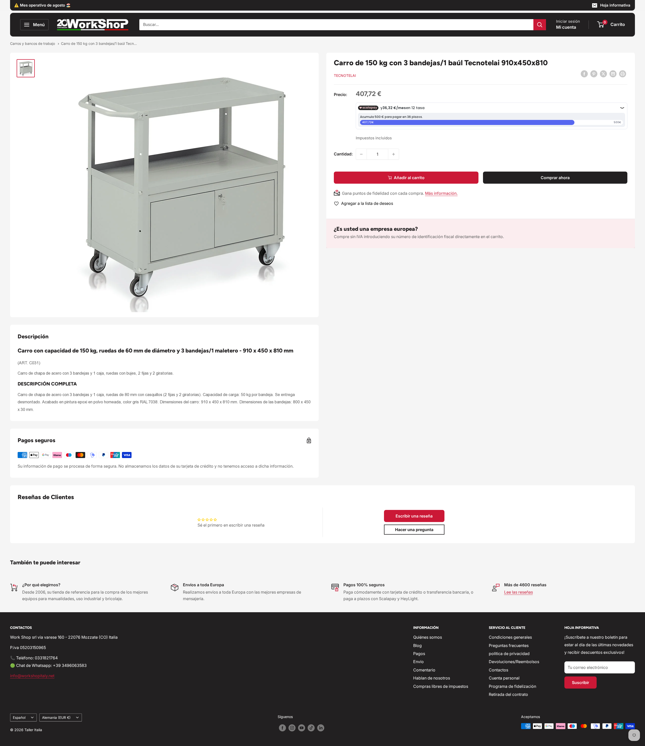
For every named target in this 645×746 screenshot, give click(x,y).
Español (19, 718)
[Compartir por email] (613, 74)
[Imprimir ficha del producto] (622, 74)
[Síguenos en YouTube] (301, 727)
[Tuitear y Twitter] (603, 74)
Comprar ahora (555, 177)
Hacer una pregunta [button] (414, 529)
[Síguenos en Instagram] (292, 727)
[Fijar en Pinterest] (593, 74)
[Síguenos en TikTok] (311, 727)
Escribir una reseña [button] (414, 515)
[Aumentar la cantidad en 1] (393, 154)
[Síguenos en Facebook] (282, 727)
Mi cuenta (566, 27)
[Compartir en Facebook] (584, 74)
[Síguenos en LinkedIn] (320, 727)
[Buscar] (539, 24)
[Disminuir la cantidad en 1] (361, 154)
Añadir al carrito (409, 177)
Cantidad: (343, 153)
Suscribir (580, 682)
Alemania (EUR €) (56, 718)
